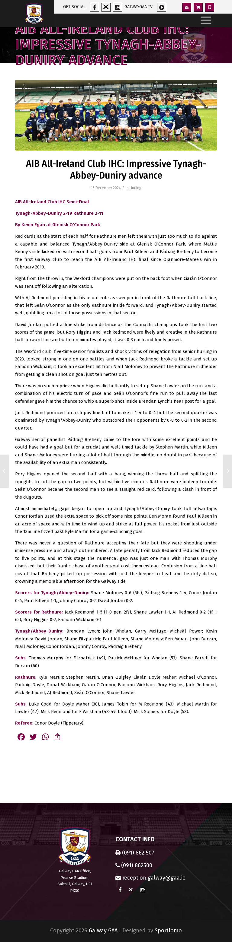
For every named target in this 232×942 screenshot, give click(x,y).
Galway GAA (103, 930)
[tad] (116, 115)
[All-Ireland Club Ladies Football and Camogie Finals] (4, 471)
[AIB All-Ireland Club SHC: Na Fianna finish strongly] (227, 471)
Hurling (135, 188)
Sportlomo (168, 930)
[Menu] (204, 20)
